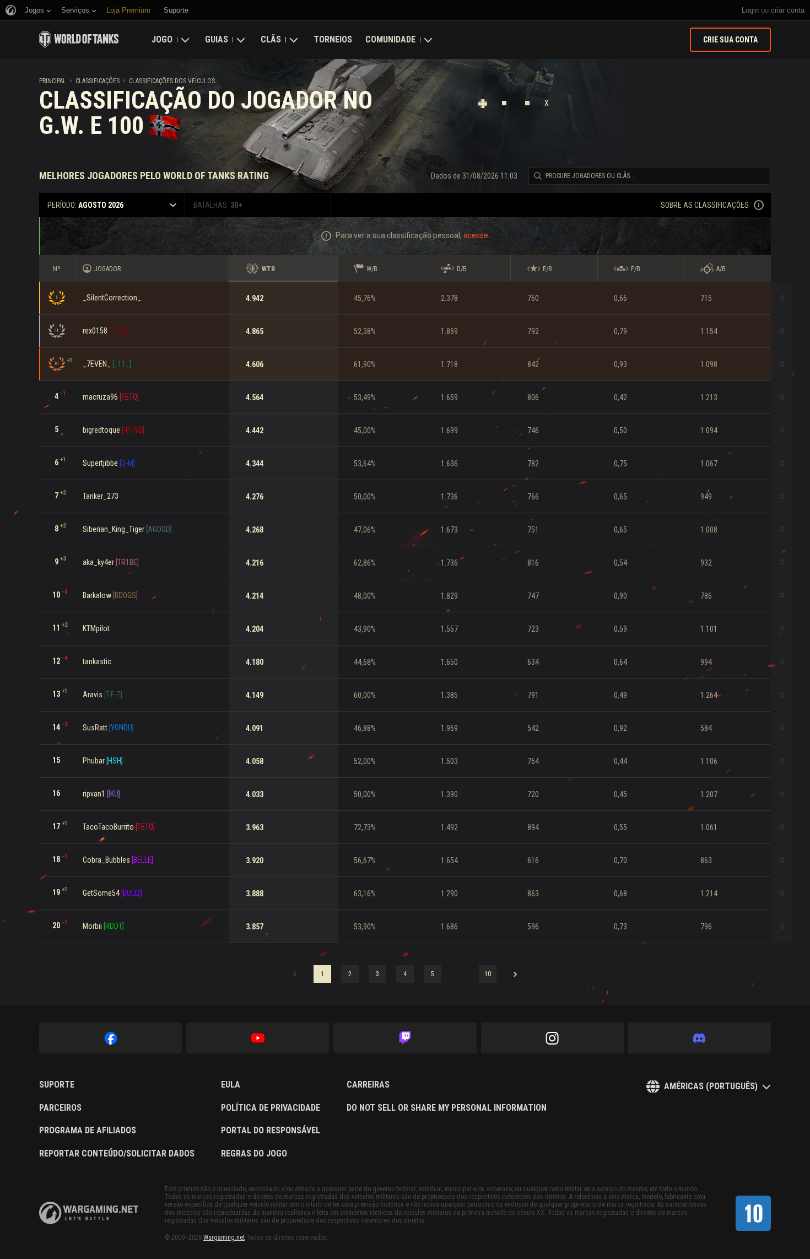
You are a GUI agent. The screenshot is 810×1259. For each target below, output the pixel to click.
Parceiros (60, 1108)
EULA (230, 1085)
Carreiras (368, 1085)
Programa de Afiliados (87, 1131)
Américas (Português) (711, 1086)
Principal (52, 81)
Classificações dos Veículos (172, 81)
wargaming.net (88, 1213)
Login (750, 10)
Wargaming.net (224, 1237)
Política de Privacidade (270, 1108)
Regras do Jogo (254, 1154)
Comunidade (390, 39)
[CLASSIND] (753, 1213)
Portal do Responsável (270, 1131)
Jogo (162, 39)
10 (487, 974)
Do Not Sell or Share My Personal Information (447, 1108)
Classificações (97, 81)
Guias (216, 39)
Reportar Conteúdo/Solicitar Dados (117, 1154)
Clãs (271, 39)
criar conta (787, 10)
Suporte (56, 1085)
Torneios (333, 39)
